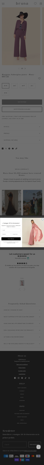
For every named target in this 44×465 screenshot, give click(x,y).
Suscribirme (11, 239)
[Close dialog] (43, 219)
